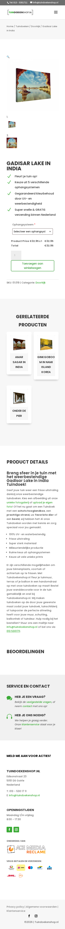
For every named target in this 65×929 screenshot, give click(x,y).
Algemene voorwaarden (41, 906)
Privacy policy (15, 906)
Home (10, 26)
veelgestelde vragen (39, 702)
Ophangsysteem (23, 224)
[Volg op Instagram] (16, 829)
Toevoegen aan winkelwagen (32, 266)
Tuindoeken (22, 26)
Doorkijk (35, 26)
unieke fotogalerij (18, 502)
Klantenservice (16, 911)
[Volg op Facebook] (9, 829)
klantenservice (31, 724)
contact (27, 706)
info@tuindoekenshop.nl (22, 627)
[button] (8, 57)
